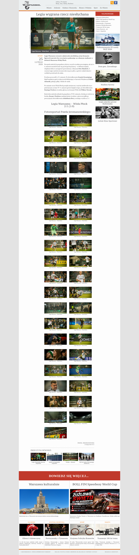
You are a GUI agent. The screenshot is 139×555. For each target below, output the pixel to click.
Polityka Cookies (65, 552)
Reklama (57, 552)
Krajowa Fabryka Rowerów (103, 25)
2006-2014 (83, 552)
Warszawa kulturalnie (102, 17)
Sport (96, 8)
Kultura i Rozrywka (70, 8)
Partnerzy (89, 552)
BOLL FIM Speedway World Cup (105, 19)
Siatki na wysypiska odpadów (54, 463)
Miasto (49, 8)
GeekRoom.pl (114, 552)
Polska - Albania (70, 462)
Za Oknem (104, 8)
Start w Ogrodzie (101, 31)
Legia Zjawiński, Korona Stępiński (38, 463)
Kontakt (94, 552)
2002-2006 (78, 552)
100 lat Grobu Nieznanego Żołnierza (86, 463)
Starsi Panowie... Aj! (102, 29)
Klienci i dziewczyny (102, 21)
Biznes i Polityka (85, 8)
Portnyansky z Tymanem (103, 23)
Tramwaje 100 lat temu (103, 27)
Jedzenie (57, 8)
